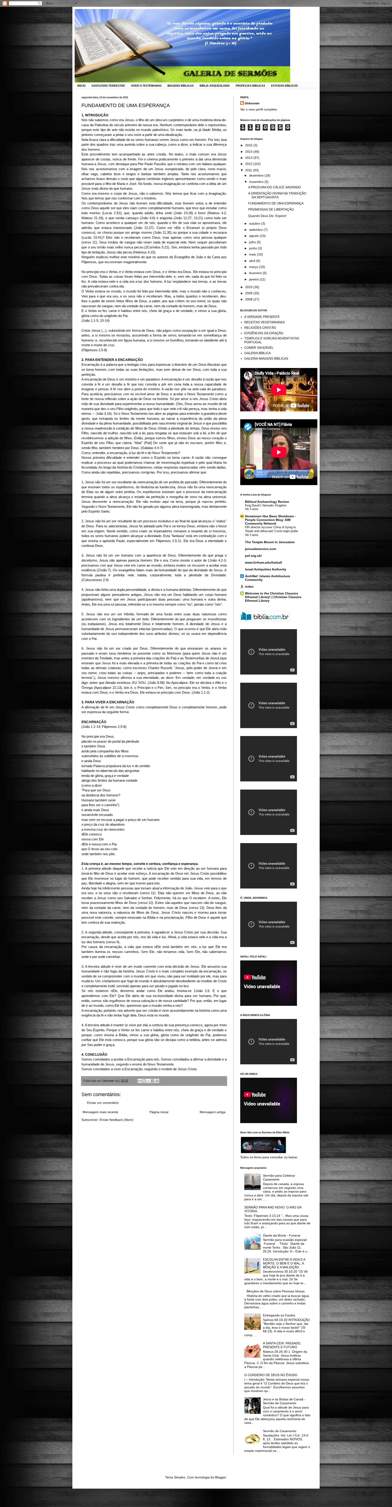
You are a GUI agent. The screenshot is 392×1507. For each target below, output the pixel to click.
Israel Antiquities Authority (265, 569)
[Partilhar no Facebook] (152, 1081)
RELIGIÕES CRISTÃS (260, 327)
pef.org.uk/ (253, 555)
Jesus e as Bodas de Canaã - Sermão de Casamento (284, 1401)
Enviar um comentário (103, 1102)
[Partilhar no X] (148, 1081)
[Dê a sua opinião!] (144, 1081)
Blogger (220, 1477)
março (254, 267)
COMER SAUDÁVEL (259, 347)
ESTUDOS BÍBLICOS (284, 85)
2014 (249, 151)
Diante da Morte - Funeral (281, 1235)
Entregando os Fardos (279, 1315)
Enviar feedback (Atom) (116, 1120)
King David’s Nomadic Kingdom (266, 505)
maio (253, 254)
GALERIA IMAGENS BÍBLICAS (266, 358)
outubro (255, 223)
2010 (249, 287)
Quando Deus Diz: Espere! (267, 216)
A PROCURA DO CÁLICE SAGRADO (274, 187)
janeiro (254, 279)
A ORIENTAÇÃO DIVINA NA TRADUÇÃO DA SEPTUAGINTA (277, 195)
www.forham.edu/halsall (263, 562)
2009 (249, 293)
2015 (249, 145)
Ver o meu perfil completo (258, 109)
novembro (257, 182)
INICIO (81, 85)
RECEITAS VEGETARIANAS (264, 322)
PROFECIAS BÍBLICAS (250, 85)
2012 (249, 164)
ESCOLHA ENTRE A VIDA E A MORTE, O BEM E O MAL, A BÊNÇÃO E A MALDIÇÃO (284, 1263)
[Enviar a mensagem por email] (139, 1081)
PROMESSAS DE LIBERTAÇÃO (271, 209)
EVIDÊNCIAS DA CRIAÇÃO (263, 333)
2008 (249, 299)
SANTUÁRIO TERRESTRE (108, 85)
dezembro (257, 175)
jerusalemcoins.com (260, 549)
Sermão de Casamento (279, 1431)
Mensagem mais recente (100, 1112)
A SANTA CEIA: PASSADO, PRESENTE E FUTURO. (282, 1345)
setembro (256, 229)
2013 (249, 158)
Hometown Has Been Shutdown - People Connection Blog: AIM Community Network (270, 519)
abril (252, 261)
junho (253, 248)
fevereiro (256, 273)
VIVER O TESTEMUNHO (146, 85)
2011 (249, 170)
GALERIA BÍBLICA (257, 353)
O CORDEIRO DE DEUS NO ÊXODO (270, 1375)
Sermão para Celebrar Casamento (279, 1177)
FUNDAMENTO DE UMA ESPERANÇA (276, 203)
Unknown (252, 103)
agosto (254, 236)
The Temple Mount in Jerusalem (269, 542)
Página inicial (158, 1112)
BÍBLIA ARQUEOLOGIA (215, 85)
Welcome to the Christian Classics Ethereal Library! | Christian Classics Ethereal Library (273, 597)
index (249, 586)
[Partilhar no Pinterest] (157, 1081)
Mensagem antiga (212, 1112)
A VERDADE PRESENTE (262, 317)
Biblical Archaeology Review (267, 501)
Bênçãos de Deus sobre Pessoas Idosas (276, 1291)
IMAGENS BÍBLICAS (180, 85)
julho (253, 242)
